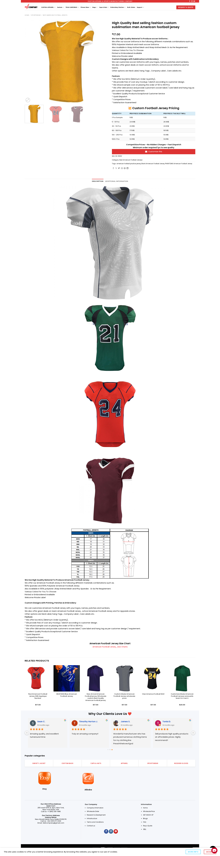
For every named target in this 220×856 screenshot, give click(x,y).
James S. (125, 721)
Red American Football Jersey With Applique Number (37, 696)
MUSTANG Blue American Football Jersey (66, 695)
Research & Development (96, 815)
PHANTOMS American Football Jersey (178, 164)
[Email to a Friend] (122, 168)
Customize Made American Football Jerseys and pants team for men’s (182, 696)
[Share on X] (116, 168)
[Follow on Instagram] (192, 1)
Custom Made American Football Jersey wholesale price (124, 696)
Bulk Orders (131, 7)
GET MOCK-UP (148, 815)
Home (27, 15)
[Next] (103, 61)
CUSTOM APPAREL (47, 7)
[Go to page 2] (112, 749)
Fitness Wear (85, 7)
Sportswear (36, 15)
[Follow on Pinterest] (116, 831)
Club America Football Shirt (153, 694)
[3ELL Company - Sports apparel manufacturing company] (31, 6)
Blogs (145, 818)
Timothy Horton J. (88, 721)
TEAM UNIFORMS (71, 7)
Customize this (155, 151)
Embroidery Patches (117, 7)
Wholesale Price (149, 811)
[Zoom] (28, 100)
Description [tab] (98, 181)
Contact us (91, 826)
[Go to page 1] (110, 749)
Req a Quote (148, 826)
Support (139, 7)
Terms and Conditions (95, 822)
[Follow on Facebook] (189, 1)
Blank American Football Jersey (152, 164)
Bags (94, 7)
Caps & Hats (103, 7)
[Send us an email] (194, 1)
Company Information (95, 808)
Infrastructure (92, 819)
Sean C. (41, 721)
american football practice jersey (128, 164)
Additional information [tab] (116, 181)
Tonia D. (166, 721)
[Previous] (29, 61)
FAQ (144, 822)
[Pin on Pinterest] (125, 168)
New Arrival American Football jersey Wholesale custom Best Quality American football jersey (95, 697)
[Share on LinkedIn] (127, 168)
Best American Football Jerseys (55, 15)
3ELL (144, 829)
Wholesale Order (93, 811)
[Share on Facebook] (113, 168)
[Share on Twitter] (119, 168)
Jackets (59, 7)
